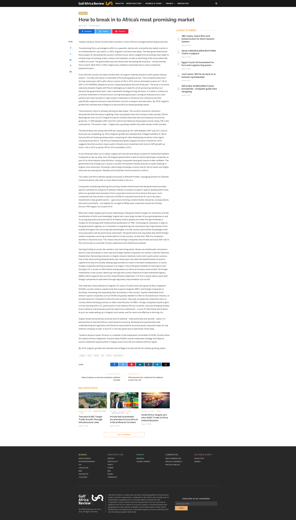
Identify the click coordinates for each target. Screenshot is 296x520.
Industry (119, 3)
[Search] (216, 3)
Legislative (83, 468)
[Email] (70, 71)
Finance (169, 3)
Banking (140, 458)
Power (110, 468)
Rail (82, 413)
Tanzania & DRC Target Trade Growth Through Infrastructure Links (90, 419)
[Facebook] (70, 48)
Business (83, 13)
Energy (197, 461)
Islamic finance (143, 461)
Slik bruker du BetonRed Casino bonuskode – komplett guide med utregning (199, 89)
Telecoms (83, 477)
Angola (82, 355)
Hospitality (113, 461)
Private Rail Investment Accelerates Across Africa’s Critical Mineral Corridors (124, 419)
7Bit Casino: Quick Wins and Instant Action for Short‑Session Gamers (198, 39)
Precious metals (172, 465)
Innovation (183, 3)
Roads (110, 474)
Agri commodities (173, 458)
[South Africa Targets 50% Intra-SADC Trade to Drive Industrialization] (155, 400)
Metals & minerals (173, 461)
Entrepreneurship (87, 461)
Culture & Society (203, 454)
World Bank (118, 355)
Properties (83, 474)
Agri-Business (85, 458)
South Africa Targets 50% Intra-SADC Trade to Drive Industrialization (154, 418)
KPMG (109, 355)
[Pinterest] (70, 65)
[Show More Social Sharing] (131, 31)
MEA (80, 471)
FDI (103, 355)
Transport (112, 477)
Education (199, 458)
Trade (158, 411)
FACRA (96, 355)
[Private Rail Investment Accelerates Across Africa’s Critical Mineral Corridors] (124, 400)
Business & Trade (153, 3)
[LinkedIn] (70, 59)
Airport (111, 458)
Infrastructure (133, 3)
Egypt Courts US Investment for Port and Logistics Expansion (198, 63)
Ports (110, 465)
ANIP (89, 355)
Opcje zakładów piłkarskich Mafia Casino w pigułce (199, 52)
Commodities (171, 454)
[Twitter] (70, 54)
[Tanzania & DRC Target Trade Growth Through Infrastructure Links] (93, 400)
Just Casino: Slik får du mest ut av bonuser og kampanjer (199, 75)
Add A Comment (124, 435)
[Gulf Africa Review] (96, 3)
